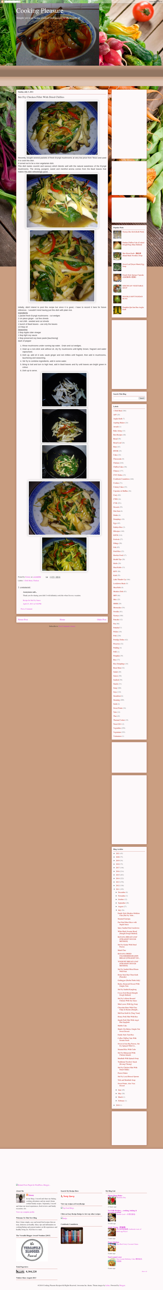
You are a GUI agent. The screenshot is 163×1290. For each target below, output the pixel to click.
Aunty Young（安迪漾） (117, 1227)
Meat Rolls (117, 587)
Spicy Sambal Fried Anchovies (128, 928)
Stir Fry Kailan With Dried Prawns (127, 945)
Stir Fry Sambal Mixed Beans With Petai (128, 970)
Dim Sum (116, 511)
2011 (118, 889)
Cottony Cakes (118, 487)
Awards (116, 426)
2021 (118, 853)
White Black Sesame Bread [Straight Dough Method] (127, 932)
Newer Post (23, 619)
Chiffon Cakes (118, 467)
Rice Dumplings (119, 663)
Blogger (122, 1285)
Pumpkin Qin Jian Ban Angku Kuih (133, 308)
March (120, 1097)
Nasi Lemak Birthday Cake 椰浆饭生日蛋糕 (129, 1260)
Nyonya (116, 615)
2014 (118, 878)
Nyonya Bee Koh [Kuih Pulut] (133, 232)
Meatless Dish (118, 591)
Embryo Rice (118, 527)
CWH (115, 499)
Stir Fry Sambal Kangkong (127, 989)
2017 (118, 867)
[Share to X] (55, 577)
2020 (118, 857)
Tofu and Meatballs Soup (126, 1080)
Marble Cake (122, 1025)
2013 (118, 882)
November (122, 896)
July (119, 910)
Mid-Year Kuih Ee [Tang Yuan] (129, 1013)
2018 (118, 864)
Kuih (115, 575)
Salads (115, 672)
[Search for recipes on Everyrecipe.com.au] (67, 1208)
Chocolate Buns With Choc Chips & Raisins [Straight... (128, 1008)
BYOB (115, 451)
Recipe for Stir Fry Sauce (32, 600)
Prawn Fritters (123, 1073)
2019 (118, 860)
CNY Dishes (117, 475)
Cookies (116, 483)
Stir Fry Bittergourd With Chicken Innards (126, 1054)
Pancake (116, 619)
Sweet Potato (118, 708)
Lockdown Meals (119, 583)
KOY (115, 571)
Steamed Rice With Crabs (127, 1049)
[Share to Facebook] (57, 577)
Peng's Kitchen (113, 1242)
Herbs (115, 563)
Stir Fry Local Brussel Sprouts (128, 1076)
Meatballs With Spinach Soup (128, 1058)
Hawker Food (118, 555)
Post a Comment (26, 609)
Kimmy (31, 1195)
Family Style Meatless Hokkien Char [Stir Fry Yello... (129, 914)
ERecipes (116, 531)
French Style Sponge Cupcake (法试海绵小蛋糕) (133, 276)
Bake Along (117, 431)
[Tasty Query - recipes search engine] (68, 1198)
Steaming (116, 700)
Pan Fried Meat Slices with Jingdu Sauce (127, 923)
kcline (108, 1285)
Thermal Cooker (119, 720)
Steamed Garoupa (124, 919)
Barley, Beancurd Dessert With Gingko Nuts (128, 985)
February (121, 1100)
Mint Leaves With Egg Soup (128, 1004)
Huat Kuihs (117, 567)
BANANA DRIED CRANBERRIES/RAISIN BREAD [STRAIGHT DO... (129, 955)
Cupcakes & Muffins (120, 491)
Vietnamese (117, 736)
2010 (118, 1105)
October (121, 899)
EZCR (115, 535)
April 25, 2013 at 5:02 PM (32, 604)
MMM (115, 603)
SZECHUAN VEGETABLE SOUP (133, 286)
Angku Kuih (117, 418)
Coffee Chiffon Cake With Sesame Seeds (127, 1039)
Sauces (115, 676)
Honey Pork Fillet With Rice (128, 1016)
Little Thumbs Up (119, 579)
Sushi (115, 704)
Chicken (36, 580)
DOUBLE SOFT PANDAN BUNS (133, 297)
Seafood (116, 680)
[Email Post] (46, 577)
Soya (115, 692)
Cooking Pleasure (39, 10)
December (122, 892)
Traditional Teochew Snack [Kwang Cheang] (127, 1063)
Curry (115, 495)
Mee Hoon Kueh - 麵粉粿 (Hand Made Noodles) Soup (132, 254)
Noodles (116, 611)
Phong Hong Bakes (115, 1195)
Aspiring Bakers (119, 422)
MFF (115, 595)
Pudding (116, 647)
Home (62, 619)
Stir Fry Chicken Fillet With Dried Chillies (127, 1068)
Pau (114, 623)
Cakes (115, 455)
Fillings (116, 543)
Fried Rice (117, 551)
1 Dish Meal (28, 580)
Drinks (115, 515)
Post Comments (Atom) (67, 626)
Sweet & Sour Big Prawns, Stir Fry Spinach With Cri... (129, 1044)
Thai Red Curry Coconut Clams (127, 1244)
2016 (118, 871)
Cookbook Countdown (121, 479)
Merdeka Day (121, 1197)
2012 (118, 885)
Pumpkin (116, 655)
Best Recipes (117, 435)
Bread (115, 439)
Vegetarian (117, 732)
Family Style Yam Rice (126, 1034)
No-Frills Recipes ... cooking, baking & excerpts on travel (122, 1211)
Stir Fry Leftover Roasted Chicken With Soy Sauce (127, 999)
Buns (115, 447)
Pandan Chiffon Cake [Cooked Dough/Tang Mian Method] (133, 243)
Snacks (115, 684)
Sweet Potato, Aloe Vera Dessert (126, 1084)
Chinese (116, 471)
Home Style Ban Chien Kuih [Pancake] (128, 976)
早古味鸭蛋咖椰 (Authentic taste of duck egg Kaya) (128, 1230)
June (120, 1090)
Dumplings (117, 519)
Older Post (101, 619)
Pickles (115, 631)
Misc (115, 599)
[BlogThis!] (53, 577)
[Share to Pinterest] (59, 577)
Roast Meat (117, 668)
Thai (115, 716)
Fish (114, 547)
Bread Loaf (117, 443)
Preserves (116, 644)
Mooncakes (117, 607)
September (122, 903)
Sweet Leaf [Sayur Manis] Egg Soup (133, 265)
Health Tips (117, 559)
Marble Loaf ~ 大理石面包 (125, 1214)
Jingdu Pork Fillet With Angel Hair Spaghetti (128, 1021)
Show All (144, 1271)
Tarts (115, 712)
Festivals (116, 539)
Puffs (115, 651)
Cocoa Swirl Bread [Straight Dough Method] (128, 994)
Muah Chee (122, 950)
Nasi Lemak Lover (115, 1257)
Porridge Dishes (119, 639)
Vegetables (117, 728)
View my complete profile (25, 1212)
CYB (115, 503)
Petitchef (116, 627)
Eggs (115, 523)
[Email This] (51, 577)
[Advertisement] (129, 123)
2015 (118, 875)
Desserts (116, 507)
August (121, 906)
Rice (115, 659)
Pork (115, 635)
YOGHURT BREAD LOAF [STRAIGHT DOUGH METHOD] (128, 963)
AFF (115, 414)
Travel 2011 (117, 724)
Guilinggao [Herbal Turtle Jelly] (129, 980)
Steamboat (117, 696)
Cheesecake (117, 459)
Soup (115, 688)
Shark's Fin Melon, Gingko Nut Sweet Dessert (129, 1030)
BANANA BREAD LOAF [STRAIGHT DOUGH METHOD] (127, 939)
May (120, 1093)
